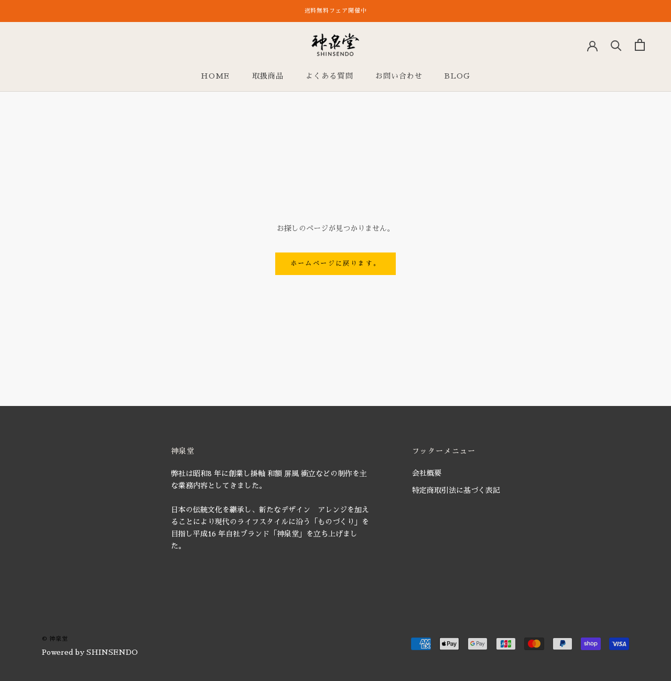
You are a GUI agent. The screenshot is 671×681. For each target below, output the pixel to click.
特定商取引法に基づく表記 (456, 490)
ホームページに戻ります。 (335, 263)
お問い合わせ (399, 76)
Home (215, 76)
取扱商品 (268, 76)
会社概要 (426, 473)
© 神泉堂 (55, 639)
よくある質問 (329, 76)
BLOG (457, 76)
